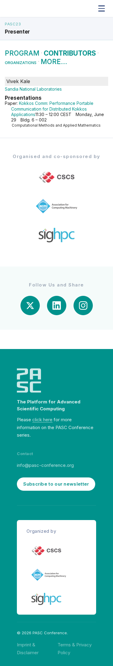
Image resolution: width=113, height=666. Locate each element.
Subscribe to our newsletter (56, 484)
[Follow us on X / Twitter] (30, 305)
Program (22, 53)
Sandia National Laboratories (33, 89)
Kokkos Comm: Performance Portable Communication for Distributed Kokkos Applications (52, 109)
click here (42, 419)
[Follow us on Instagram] (83, 305)
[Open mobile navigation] (101, 8)
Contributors (70, 53)
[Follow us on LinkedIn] (56, 305)
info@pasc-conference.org (45, 465)
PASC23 (13, 23)
